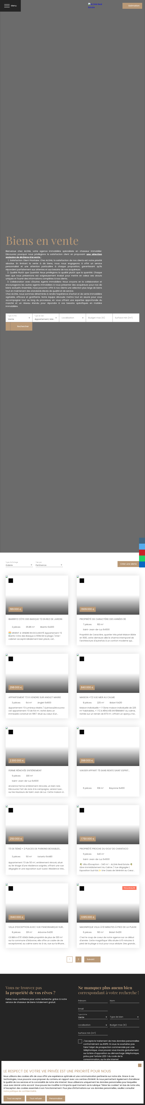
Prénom (82, 1000)
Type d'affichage (12, 562)
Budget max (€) (96, 317)
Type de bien (39, 316)
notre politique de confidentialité (20, 1091)
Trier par (39, 562)
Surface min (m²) (124, 317)
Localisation (68, 317)
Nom (112, 1000)
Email (81, 1008)
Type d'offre (12, 316)
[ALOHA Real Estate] (98, 6)
